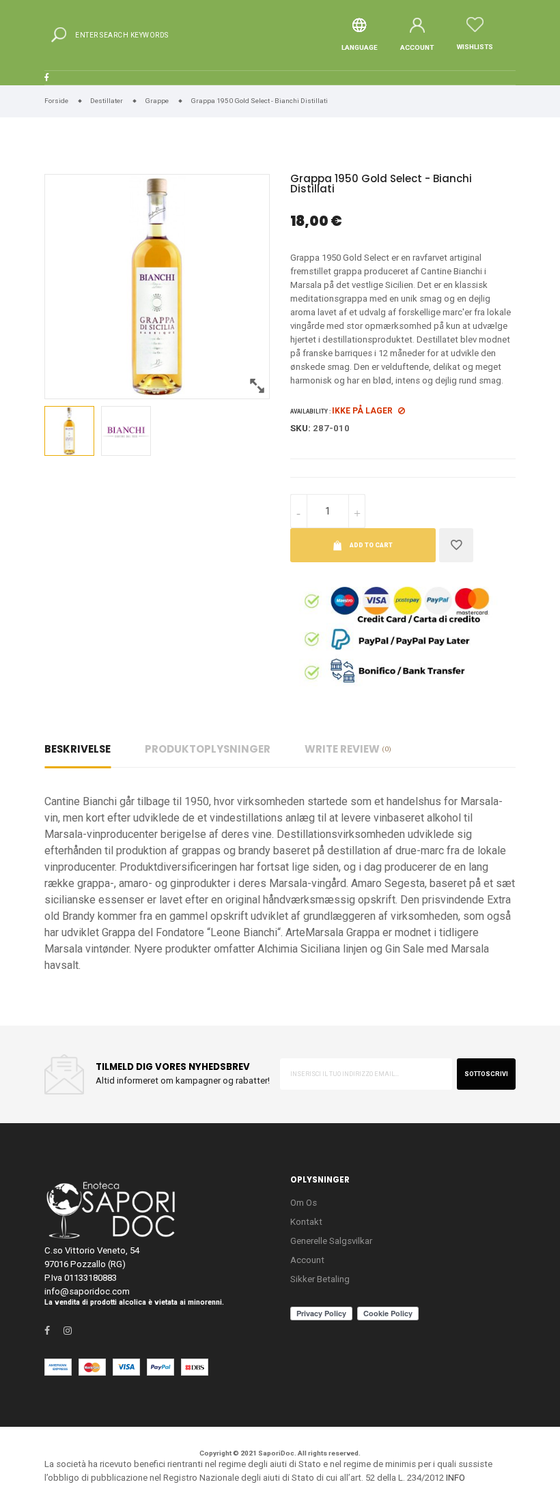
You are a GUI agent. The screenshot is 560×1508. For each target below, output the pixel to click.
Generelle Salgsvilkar (331, 1241)
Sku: (300, 428)
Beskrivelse (77, 749)
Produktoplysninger (207, 749)
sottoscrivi (486, 1074)
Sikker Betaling (320, 1279)
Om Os (303, 1203)
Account (307, 1260)
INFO (455, 1478)
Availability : (310, 411)
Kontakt (306, 1222)
